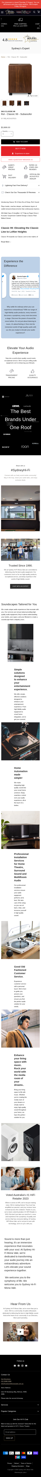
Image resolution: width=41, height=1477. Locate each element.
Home (3, 57)
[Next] (34, 509)
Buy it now (20, 148)
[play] (20, 1332)
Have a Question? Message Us (20, 159)
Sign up (9, 1438)
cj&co (24, 1472)
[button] (20, 153)
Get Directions (6, 1379)
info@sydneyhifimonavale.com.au (12, 1383)
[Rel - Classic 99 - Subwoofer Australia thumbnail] (4, 103)
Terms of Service (26, 1463)
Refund (16, 1463)
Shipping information (17, 1466)
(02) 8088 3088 (6, 1381)
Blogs (28, 1466)
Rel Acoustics (10, 118)
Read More (5, 242)
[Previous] (6, 509)
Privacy (9, 1463)
